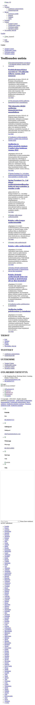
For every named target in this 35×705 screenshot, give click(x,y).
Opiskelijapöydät (13, 10)
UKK (10, 18)
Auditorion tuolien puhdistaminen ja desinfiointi (19, 310)
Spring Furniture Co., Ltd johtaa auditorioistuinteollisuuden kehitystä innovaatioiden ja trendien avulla (18, 184)
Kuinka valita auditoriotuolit (19, 246)
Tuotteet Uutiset (13, 23)
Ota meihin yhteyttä (10, 30)
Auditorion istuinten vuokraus (15, 404)
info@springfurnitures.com (12, 379)
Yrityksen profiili (13, 14)
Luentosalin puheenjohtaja (18, 402)
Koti (5, 5)
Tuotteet (6, 7)
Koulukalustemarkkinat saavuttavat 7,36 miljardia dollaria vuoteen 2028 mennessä (18, 73)
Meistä (6, 12)
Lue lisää (11, 97)
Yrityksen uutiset (13, 27)
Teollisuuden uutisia (14, 25)
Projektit (6, 20)
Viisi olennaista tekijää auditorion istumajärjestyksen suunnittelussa (16, 109)
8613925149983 (9, 448)
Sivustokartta (11, 400)
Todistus (10, 17)
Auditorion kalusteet (17, 405)
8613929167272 (9, 381)
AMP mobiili (20, 400)
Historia (10, 15)
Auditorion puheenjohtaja (15, 9)
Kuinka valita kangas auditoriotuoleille (16, 221)
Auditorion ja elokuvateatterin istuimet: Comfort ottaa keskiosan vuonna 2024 (18, 147)
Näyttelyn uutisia (13, 28)
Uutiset (6, 22)
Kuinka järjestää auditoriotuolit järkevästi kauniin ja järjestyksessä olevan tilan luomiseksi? (17, 278)
